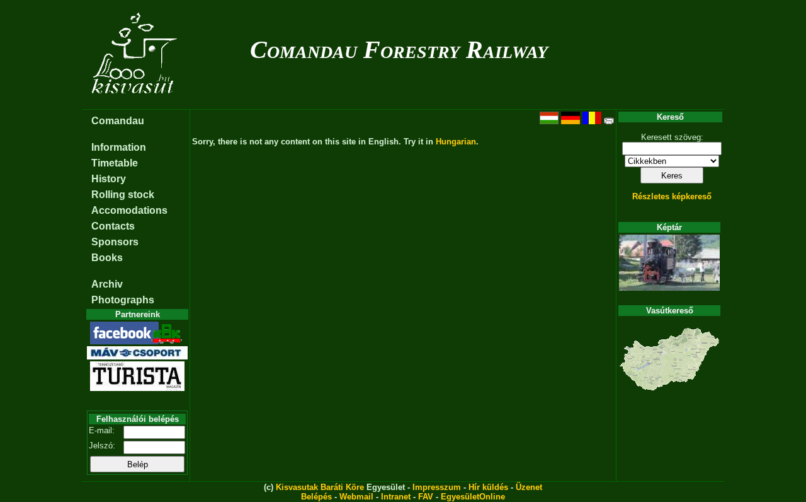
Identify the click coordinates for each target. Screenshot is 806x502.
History (108, 178)
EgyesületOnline (473, 496)
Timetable (114, 163)
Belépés (316, 496)
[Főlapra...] (136, 102)
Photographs (122, 300)
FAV (425, 496)
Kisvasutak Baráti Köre (320, 487)
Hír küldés (488, 487)
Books (107, 257)
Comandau (117, 120)
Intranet (396, 496)
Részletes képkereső (672, 196)
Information (118, 147)
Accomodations (129, 210)
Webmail (356, 496)
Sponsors (115, 241)
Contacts (113, 226)
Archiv (107, 284)
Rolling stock (122, 194)
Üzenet (529, 487)
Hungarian (456, 141)
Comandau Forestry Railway (399, 49)
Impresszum (436, 487)
